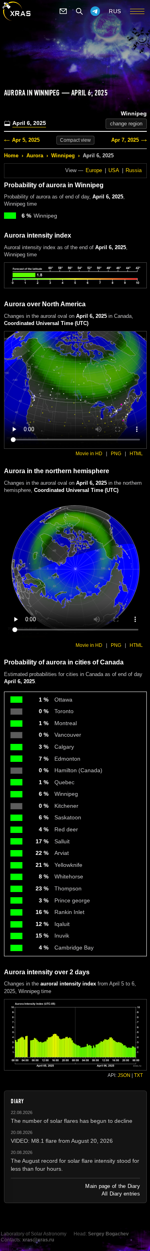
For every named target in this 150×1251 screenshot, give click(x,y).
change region (126, 124)
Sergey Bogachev (108, 1234)
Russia (134, 170)
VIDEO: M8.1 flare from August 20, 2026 (62, 1141)
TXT (138, 1075)
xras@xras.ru (38, 1240)
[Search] (79, 11)
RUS (115, 11)
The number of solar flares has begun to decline (71, 1121)
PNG (116, 453)
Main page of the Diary (112, 1186)
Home (11, 156)
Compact (75, 140)
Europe (94, 170)
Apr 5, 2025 (26, 140)
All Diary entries (121, 1194)
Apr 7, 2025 (125, 140)
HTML (136, 453)
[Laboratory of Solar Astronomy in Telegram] (95, 11)
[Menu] (137, 11)
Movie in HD (89, 453)
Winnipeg (63, 156)
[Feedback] (63, 11)
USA (113, 170)
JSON (124, 1075)
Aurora (34, 156)
